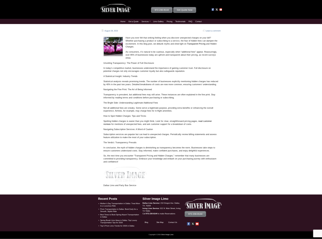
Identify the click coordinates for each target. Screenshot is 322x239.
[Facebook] (213, 9)
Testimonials (180, 21)
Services (145, 21)
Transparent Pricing (195, 44)
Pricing (169, 21)
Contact (198, 21)
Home (122, 21)
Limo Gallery (158, 21)
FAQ (190, 21)
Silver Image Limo (167, 234)
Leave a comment (213, 31)
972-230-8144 (151, 214)
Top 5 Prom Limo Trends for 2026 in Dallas (117, 226)
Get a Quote (133, 21)
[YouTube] (220, 9)
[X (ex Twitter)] (216, 9)
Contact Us (172, 222)
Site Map (160, 222)
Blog (146, 222)
